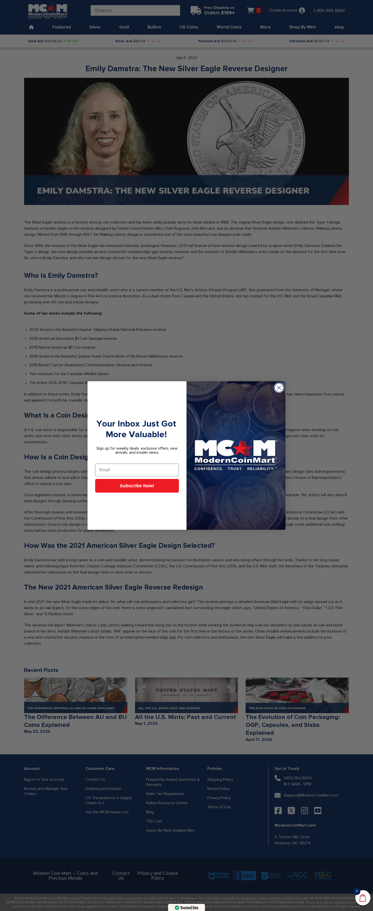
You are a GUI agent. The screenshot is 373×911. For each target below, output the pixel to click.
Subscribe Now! (137, 485)
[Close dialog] (279, 387)
